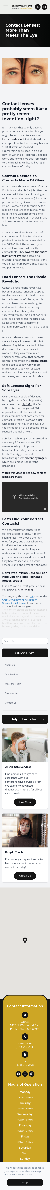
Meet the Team (13, 683)
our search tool (23, 590)
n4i (31, 596)
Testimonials (11, 693)
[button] (5, 7)
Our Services (11, 674)
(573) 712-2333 (25, 1045)
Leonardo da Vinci (13, 139)
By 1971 (27, 404)
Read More (25, 802)
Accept (25, 1182)
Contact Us (10, 702)
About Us (10, 664)
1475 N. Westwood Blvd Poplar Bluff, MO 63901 (25, 1026)
